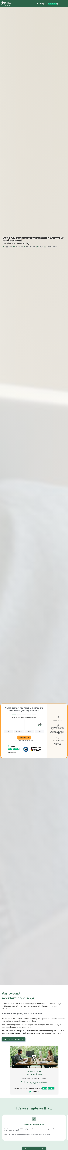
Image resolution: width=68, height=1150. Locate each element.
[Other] (39, 724)
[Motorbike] (19, 724)
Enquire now (23, 737)
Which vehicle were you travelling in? (23, 717)
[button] (2, 1143)
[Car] (8, 724)
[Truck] (29, 724)
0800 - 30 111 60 (14, 1131)
